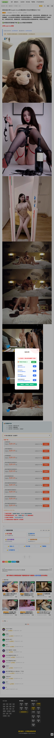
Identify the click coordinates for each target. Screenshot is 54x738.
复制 (34, 366)
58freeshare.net (21, 366)
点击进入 (33, 361)
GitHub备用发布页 (22, 376)
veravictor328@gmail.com (24, 380)
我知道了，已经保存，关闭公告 (27, 384)
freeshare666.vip (21, 371)
